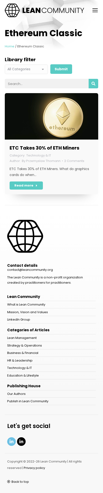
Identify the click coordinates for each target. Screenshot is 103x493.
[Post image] (51, 116)
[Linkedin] (11, 441)
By (41, 161)
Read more (23, 185)
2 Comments (74, 161)
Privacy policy (34, 468)
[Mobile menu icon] (95, 10)
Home (9, 46)
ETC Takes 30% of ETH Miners (44, 148)
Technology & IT (38, 155)
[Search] (93, 83)
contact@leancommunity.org (30, 269)
